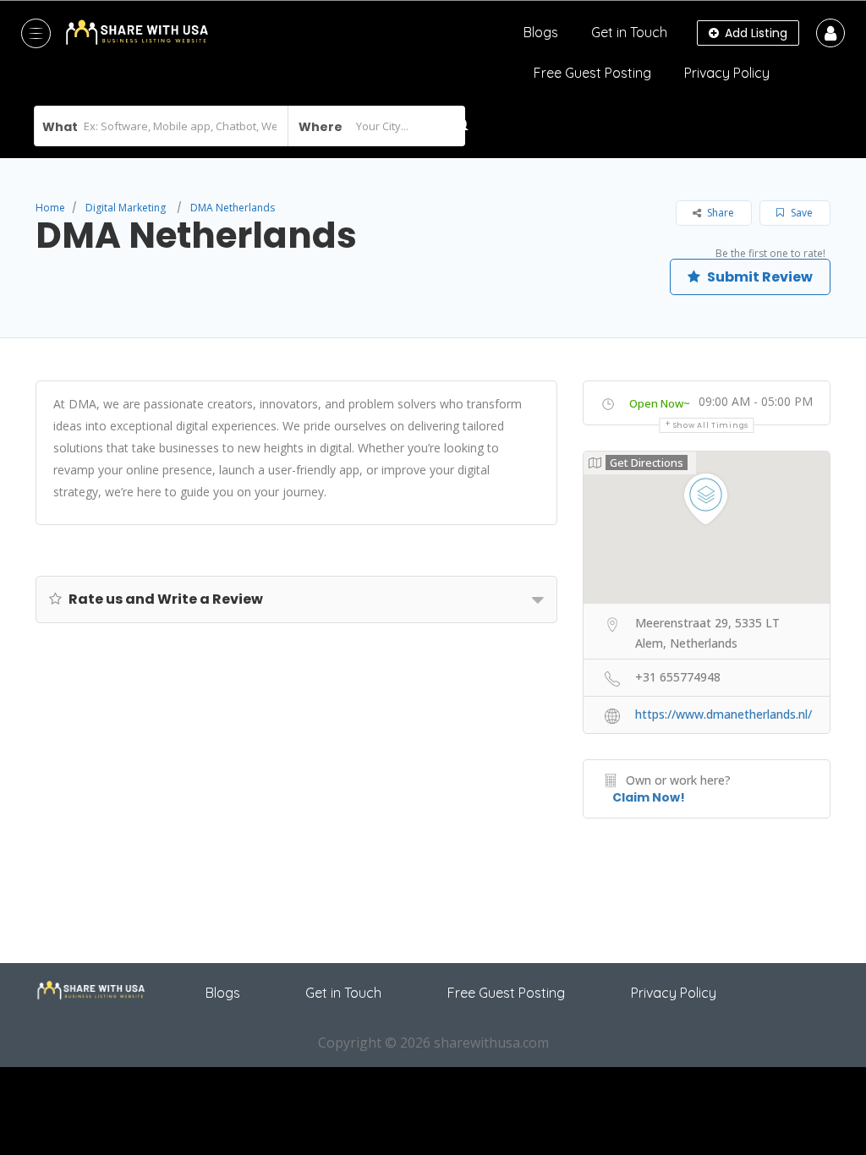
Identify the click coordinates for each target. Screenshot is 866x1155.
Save (800, 212)
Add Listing (754, 33)
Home (50, 207)
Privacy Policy (727, 72)
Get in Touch (629, 32)
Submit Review (758, 277)
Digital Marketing (125, 207)
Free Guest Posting (592, 72)
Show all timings (710, 425)
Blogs (540, 32)
